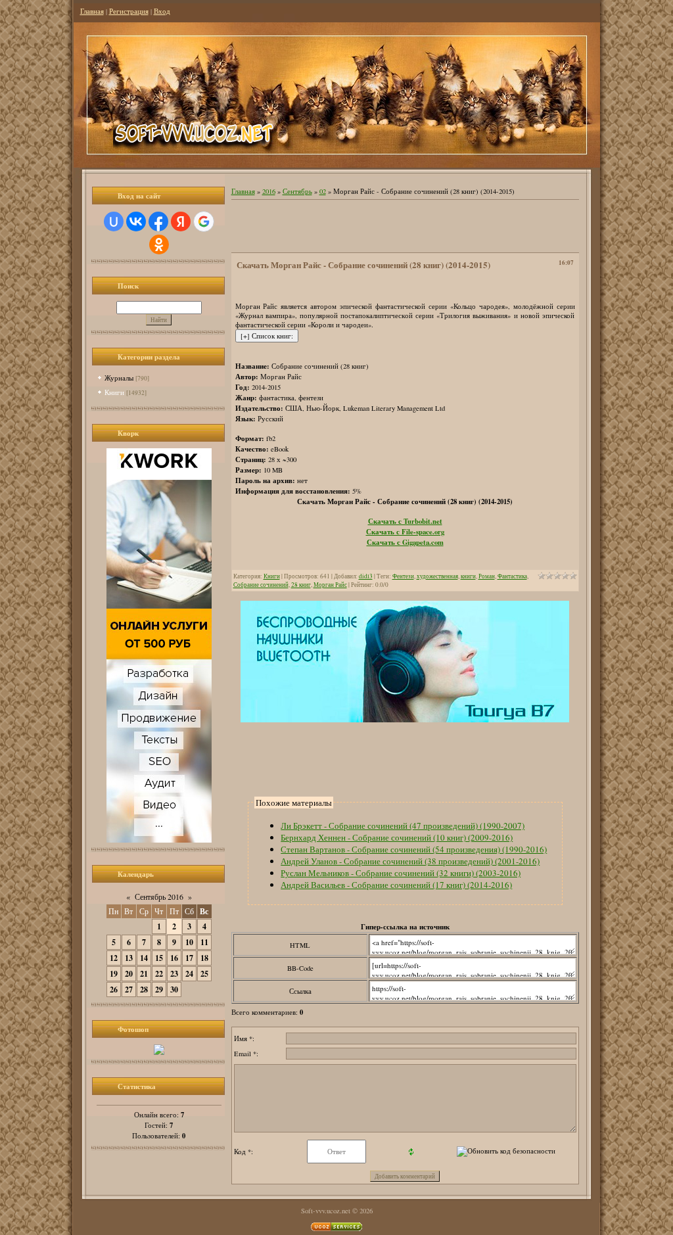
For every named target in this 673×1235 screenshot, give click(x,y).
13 (129, 958)
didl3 (366, 576)
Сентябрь (297, 191)
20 (129, 973)
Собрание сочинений (261, 584)
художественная (437, 576)
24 (189, 973)
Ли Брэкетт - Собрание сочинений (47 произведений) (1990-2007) (402, 825)
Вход (162, 11)
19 (114, 973)
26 (114, 989)
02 (322, 191)
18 (204, 958)
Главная (92, 11)
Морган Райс (330, 584)
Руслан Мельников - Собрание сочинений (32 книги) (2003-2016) (401, 873)
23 (174, 973)
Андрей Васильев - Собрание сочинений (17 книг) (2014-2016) (396, 885)
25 (204, 973)
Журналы (118, 378)
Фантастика (512, 576)
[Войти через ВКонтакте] (136, 221)
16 (174, 958)
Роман (486, 576)
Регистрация (129, 11)
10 (189, 942)
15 (159, 958)
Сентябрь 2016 (159, 896)
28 (144, 989)
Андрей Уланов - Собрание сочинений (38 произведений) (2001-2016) (410, 861)
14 (144, 958)
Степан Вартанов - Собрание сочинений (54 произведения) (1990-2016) (414, 849)
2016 (268, 191)
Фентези (403, 576)
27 (129, 989)
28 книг (301, 584)
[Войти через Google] (203, 221)
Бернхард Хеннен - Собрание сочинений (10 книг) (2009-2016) (397, 837)
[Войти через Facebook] (158, 221)
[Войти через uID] (114, 221)
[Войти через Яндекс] (181, 221)
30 (174, 989)
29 (159, 989)
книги (468, 576)
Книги (114, 392)
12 (114, 958)
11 (204, 942)
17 (189, 958)
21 (144, 973)
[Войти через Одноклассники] (159, 244)
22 (159, 973)
